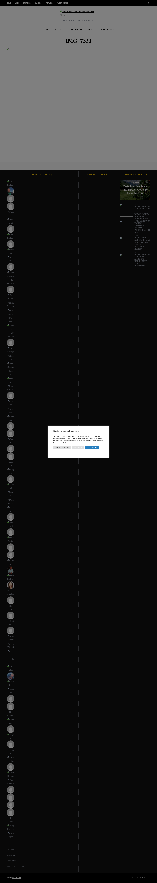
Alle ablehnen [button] (78, 447)
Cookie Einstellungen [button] (62, 447)
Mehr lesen (65, 443)
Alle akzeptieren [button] (91, 447)
